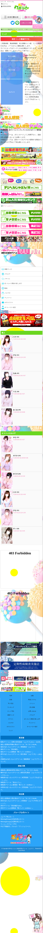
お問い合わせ (32, 711)
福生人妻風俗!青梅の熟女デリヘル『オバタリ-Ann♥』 (19, 744)
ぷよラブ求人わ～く (7, 817)
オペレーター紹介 (32, 726)
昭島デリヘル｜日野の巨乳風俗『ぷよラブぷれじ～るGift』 (21, 742)
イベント (32, 703)
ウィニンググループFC (9, 824)
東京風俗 (14, 176)
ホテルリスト (11, 726)
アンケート (32, 723)
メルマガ (10, 723)
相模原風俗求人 (6, 246)
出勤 (32, 695)
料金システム (32, 699)
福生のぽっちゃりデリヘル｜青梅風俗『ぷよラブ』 (18, 747)
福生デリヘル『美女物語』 (10, 749)
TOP (10, 695)
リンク (11, 730)
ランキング (10, 707)
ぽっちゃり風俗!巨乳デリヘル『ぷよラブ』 (23, 848)
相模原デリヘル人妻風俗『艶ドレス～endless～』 (18, 785)
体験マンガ (10, 715)
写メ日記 (10, 703)
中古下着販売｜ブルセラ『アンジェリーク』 (16, 826)
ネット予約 (10, 711)
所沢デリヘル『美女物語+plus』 (12, 806)
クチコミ (10, 719)
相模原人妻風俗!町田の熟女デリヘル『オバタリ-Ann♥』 (20, 770)
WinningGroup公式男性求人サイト (12, 821)
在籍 (10, 699)
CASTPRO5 (21, 850)
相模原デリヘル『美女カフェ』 (11, 782)
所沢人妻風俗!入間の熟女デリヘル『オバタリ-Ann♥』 (19, 798)
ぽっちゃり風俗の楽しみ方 (32, 719)
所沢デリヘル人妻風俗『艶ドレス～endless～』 (17, 808)
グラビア (32, 715)
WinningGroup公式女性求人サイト (12, 819)
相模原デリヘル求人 (20, 246)
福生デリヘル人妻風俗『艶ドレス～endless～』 (17, 752)
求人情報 (32, 707)
